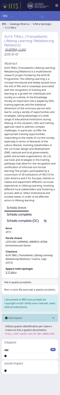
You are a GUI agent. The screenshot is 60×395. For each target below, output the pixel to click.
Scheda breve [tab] (16, 208)
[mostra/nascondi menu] (56, 5)
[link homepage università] (38, 5)
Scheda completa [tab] (19, 214)
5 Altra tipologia (42, 24)
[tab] (45, 221)
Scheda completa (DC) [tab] (23, 221)
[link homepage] (11, 5)
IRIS (4, 24)
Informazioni (15, 318)
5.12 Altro (10, 27)
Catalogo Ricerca (19, 24)
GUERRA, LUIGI (15, 49)
